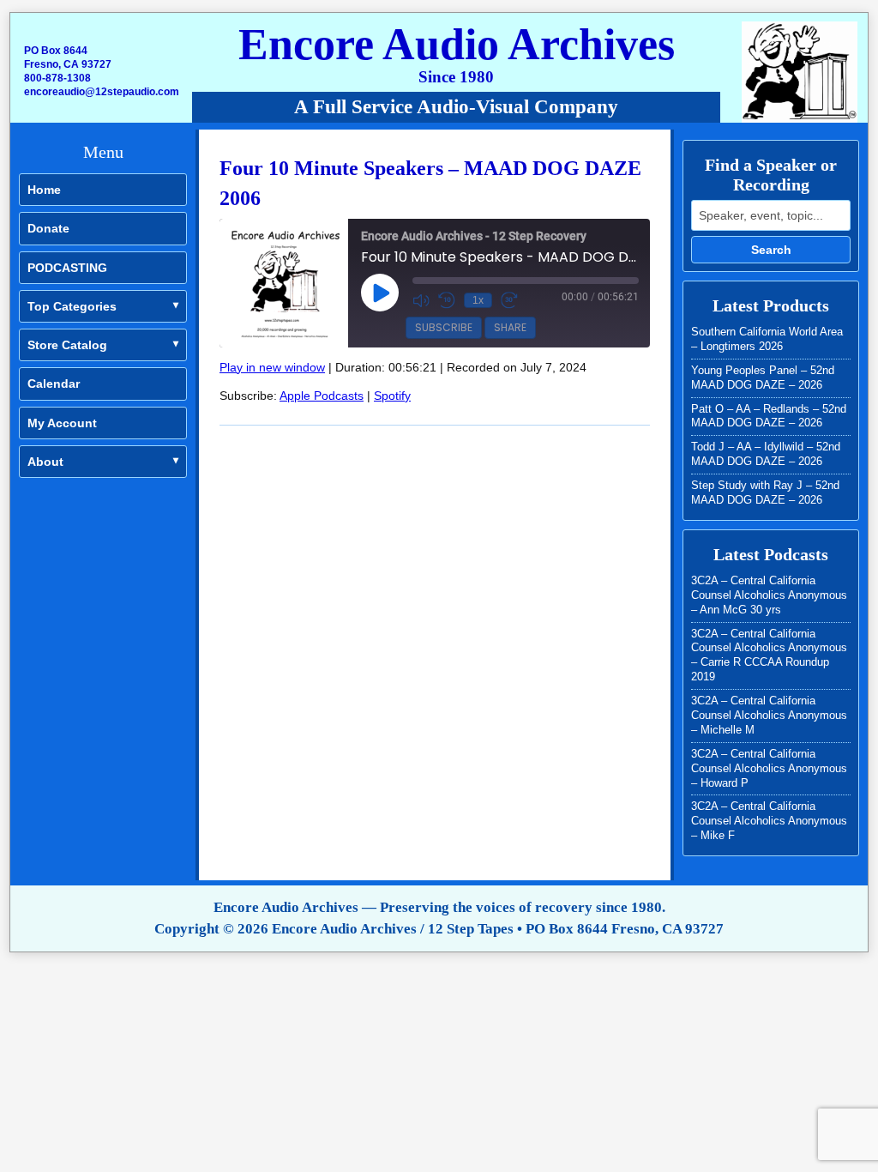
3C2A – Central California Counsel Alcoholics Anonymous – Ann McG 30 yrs (769, 595)
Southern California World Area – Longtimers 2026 (767, 339)
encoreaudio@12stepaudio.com (101, 92)
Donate (48, 228)
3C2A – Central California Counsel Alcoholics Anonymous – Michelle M (769, 715)
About (45, 461)
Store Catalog (67, 345)
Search (771, 250)
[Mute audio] (421, 300)
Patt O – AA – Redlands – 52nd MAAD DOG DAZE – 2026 (768, 416)
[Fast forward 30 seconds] (509, 300)
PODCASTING (67, 268)
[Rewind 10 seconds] (446, 300)
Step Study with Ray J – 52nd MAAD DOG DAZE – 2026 (765, 492)
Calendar (53, 383)
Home (44, 189)
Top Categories (72, 306)
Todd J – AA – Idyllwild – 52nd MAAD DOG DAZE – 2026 (765, 454)
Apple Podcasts (322, 395)
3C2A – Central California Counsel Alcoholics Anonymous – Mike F (769, 821)
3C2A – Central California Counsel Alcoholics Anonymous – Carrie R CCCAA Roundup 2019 (769, 655)
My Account (62, 423)
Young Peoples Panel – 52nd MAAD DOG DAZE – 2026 (762, 377)
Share (510, 327)
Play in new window (272, 367)
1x (478, 300)
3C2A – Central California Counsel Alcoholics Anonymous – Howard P (769, 768)
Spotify (392, 395)
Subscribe (443, 327)
